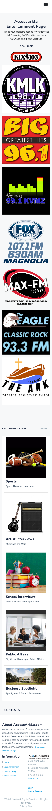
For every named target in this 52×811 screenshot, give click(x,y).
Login (30, 788)
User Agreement (11, 767)
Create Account (35, 791)
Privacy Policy (10, 771)
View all (44, 429)
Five (30, 806)
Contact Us (33, 778)
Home (6, 762)
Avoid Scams (10, 776)
